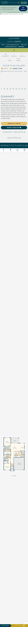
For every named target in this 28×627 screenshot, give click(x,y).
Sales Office (13, 138)
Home (3, 44)
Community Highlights (13, 132)
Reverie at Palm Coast (11, 46)
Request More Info (13, 127)
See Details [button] (23, 8)
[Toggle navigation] (14, 50)
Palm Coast (24, 44)
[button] (25, 79)
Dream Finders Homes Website (24, 3)
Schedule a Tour (13, 123)
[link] (14, 79)
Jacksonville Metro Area (12, 44)
